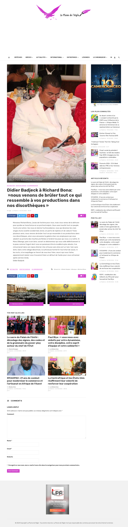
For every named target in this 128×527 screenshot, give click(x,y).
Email (9, 449)
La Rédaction (54, 349)
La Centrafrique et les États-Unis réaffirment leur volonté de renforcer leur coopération (66, 381)
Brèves (28, 57)
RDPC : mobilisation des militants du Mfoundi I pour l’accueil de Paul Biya (105, 211)
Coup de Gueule (21, 185)
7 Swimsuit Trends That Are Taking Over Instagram (105, 143)
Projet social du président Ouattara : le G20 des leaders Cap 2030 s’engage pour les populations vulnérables (110, 153)
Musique (74, 269)
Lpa (10, 210)
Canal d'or (57, 269)
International (56, 57)
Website (10, 457)
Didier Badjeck (66, 269)
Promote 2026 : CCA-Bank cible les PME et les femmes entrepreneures (110, 166)
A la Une (12, 318)
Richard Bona (82, 269)
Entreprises (72, 57)
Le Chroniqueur (99, 57)
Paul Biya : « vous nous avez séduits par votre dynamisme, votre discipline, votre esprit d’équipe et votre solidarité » (64, 341)
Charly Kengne (13, 349)
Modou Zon (12, 387)
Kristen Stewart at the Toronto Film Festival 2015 (109, 134)
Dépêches (18, 57)
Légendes (86, 57)
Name (9, 441)
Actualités (41, 57)
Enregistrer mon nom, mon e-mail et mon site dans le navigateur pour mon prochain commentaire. (44, 465)
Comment (10, 414)
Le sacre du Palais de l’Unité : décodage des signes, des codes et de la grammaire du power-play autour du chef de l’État (26, 341)
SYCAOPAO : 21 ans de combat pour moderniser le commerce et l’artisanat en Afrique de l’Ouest (25, 381)
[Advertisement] (64, 39)
